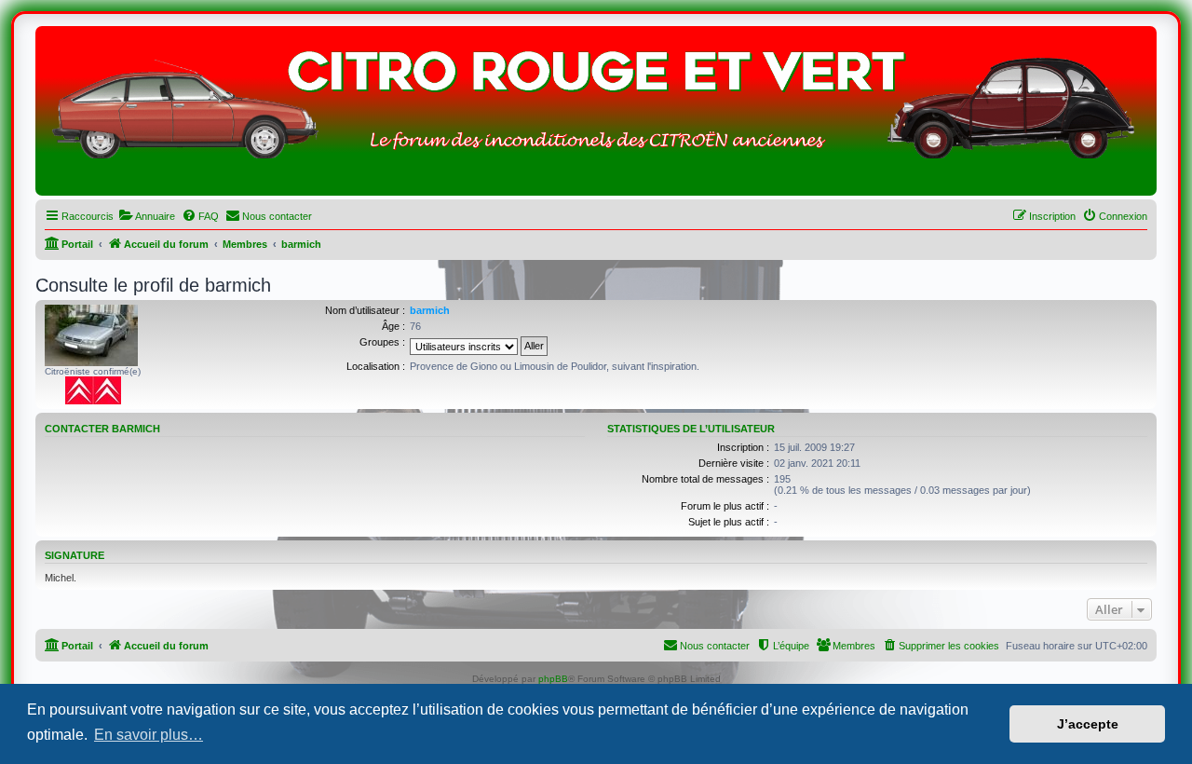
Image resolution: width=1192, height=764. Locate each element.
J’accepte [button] (1087, 723)
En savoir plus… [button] (148, 735)
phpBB (553, 679)
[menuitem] (146, 216)
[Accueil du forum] (596, 115)
